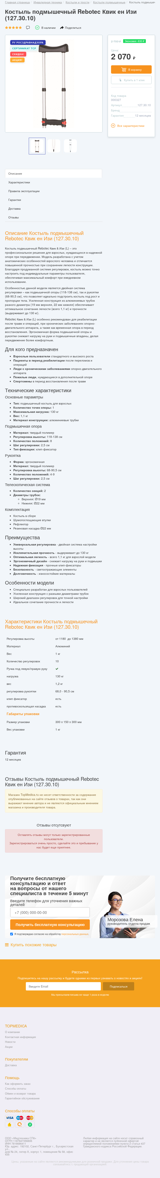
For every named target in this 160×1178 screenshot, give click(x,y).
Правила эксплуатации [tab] (24, 191)
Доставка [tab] (14, 208)
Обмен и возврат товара (20, 1093)
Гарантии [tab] (14, 200)
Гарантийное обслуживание (22, 1098)
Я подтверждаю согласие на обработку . (51, 934)
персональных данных (74, 934)
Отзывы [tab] (13, 217)
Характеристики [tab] (19, 182)
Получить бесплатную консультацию (50, 924)
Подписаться (119, 986)
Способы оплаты (15, 1088)
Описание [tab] (15, 173)
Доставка (11, 1065)
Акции (8, 1047)
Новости (10, 1042)
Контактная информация (20, 1037)
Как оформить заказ (17, 1084)
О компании (12, 1032)
